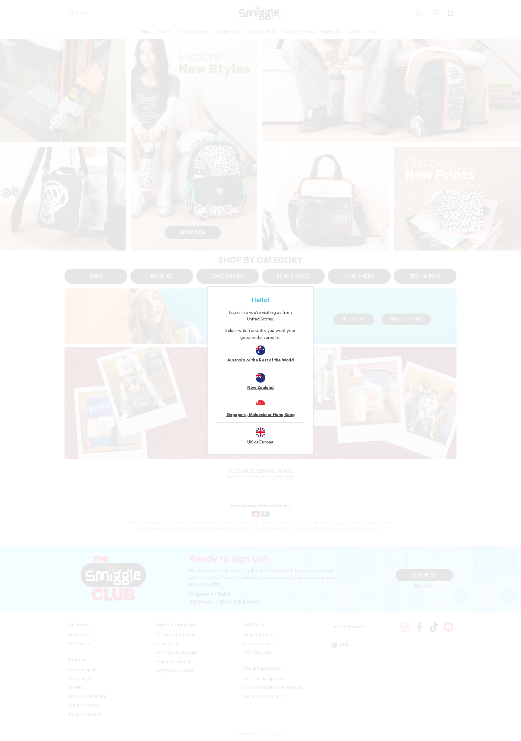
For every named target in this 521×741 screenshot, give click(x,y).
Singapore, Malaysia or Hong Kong (260, 414)
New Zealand (260, 387)
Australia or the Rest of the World (260, 360)
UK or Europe (260, 442)
